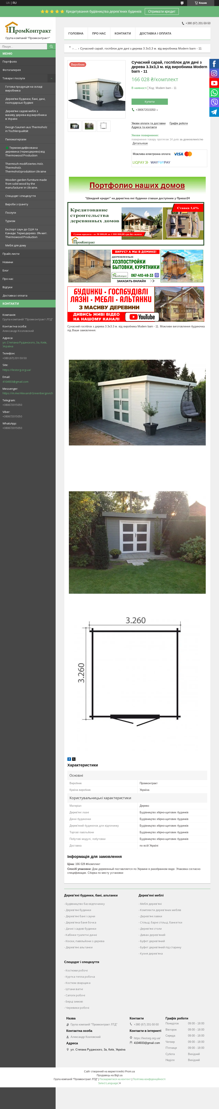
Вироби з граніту (16, 204)
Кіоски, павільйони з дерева (85, 941)
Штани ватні (74, 989)
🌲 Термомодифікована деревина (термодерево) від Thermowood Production (25, 151)
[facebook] (69, 759)
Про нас (8, 279)
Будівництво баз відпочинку (85, 904)
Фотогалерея (12, 70)
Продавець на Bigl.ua (110, 1075)
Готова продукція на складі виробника (23, 88)
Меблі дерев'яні (151, 904)
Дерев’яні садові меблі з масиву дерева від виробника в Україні (26, 115)
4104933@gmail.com (15, 382)
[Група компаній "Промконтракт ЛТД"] (27, 28)
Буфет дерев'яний (152, 941)
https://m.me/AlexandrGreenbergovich (28, 393)
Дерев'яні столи (151, 929)
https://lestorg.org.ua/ (17, 370)
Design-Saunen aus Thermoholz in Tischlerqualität (26, 129)
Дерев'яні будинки (78, 910)
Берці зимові (74, 1001)
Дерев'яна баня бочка (81, 922)
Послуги (10, 212)
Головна (75, 33)
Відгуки (7, 287)
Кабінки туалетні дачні (81, 935)
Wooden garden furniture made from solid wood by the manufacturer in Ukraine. (26, 183)
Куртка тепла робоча (80, 977)
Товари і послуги (14, 78)
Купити (150, 101)
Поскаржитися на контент (115, 1079)
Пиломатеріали (15, 139)
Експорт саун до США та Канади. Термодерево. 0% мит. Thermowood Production (26, 233)
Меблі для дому (15, 245)
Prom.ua (130, 1071)
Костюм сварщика (78, 983)
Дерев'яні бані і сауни (80, 916)
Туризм (10, 221)
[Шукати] (51, 46)
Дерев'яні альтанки (79, 947)
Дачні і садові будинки (81, 929)
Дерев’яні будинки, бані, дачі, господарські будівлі (25, 101)
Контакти (123, 33)
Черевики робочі (77, 1008)
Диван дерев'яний (152, 935)
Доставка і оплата (15, 295)
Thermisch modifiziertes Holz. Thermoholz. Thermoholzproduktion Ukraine (25, 167)
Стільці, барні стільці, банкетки (161, 922)
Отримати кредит (161, 11)
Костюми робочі (77, 970)
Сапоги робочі (75, 995)
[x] (73, 759)
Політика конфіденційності (149, 1079)
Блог (6, 270)
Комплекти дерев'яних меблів (160, 910)
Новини (8, 262)
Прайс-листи (11, 254)
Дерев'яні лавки (151, 916)
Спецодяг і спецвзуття (20, 196)
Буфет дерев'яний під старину (160, 947)
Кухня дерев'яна (151, 953)
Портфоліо (10, 61)
